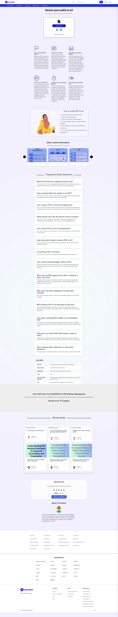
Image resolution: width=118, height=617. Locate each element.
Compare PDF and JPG (64, 545)
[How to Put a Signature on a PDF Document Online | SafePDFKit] (59, 428)
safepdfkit (30, 610)
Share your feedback (59, 497)
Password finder (62, 538)
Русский (53, 572)
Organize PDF (47, 542)
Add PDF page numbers (64, 542)
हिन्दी (37, 576)
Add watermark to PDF (78, 542)
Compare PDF (33, 538)
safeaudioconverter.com (88, 601)
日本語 (75, 576)
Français (53, 565)
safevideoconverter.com (88, 606)
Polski (37, 569)
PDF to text (46, 538)
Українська (65, 572)
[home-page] (10, 2)
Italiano (64, 565)
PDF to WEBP (33, 548)
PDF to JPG (61, 535)
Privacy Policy (71, 594)
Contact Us (70, 596)
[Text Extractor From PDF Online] (36, 428)
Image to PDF (47, 548)
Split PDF (32, 535)
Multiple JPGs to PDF (49, 545)
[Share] (73, 2)
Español (38, 565)
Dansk (52, 561)
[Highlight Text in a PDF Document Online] (81, 428)
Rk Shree (33, 466)
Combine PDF (47, 535)
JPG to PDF (75, 535)
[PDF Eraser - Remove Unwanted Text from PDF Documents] (81, 451)
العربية (75, 572)
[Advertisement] (8, 33)
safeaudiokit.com (86, 598)
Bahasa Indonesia (40, 561)
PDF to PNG (75, 545)
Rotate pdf (75, 538)
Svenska (64, 569)
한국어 (64, 576)
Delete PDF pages (34, 542)
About (54, 591)
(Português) (54, 569)
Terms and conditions (57, 594)
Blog (106, 2)
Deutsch (64, 561)
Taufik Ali (33, 436)
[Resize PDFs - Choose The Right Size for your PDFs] (36, 451)
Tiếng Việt (76, 569)
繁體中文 (53, 580)
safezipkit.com (86, 591)
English (76, 561)
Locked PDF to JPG (34, 545)
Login (110, 2)
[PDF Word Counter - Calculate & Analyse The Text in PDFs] (59, 451)
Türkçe (38, 572)
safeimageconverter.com (88, 603)
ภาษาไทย (53, 576)
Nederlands (77, 565)
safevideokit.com (86, 596)
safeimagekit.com (87, 594)
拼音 (37, 580)
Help (54, 596)
